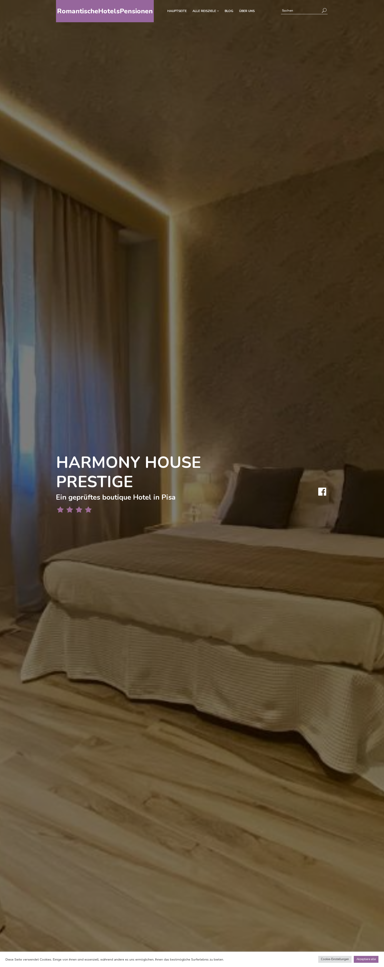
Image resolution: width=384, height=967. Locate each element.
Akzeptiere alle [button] (366, 959)
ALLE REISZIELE (204, 11)
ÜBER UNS (247, 11)
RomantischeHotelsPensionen (105, 11)
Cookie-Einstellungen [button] (335, 959)
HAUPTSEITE (177, 11)
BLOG (229, 11)
